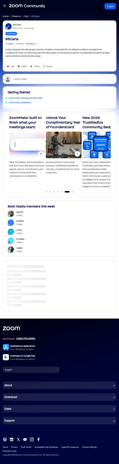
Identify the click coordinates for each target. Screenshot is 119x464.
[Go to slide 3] (54, 191)
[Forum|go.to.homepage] (27, 6)
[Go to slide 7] (71, 191)
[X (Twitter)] (18, 439)
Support (9, 420)
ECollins (20, 239)
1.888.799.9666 (25, 339)
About (8, 385)
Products (16, 16)
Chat (26, 16)
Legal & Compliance (70, 447)
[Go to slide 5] (61, 191)
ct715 (19, 230)
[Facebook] (38, 439)
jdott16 (19, 212)
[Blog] (5, 439)
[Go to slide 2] (50, 191)
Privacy (14, 447)
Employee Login (10, 451)
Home (5, 16)
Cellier (19, 248)
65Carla (17, 24)
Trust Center (26, 447)
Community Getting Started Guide (25, 98)
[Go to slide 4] (57, 191)
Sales (7, 409)
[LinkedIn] (11, 439)
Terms (5, 447)
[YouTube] (25, 439)
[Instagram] (32, 439)
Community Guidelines (20, 102)
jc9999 (20, 221)
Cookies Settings (89, 447)
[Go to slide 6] (65, 191)
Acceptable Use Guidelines (46, 447)
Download (10, 397)
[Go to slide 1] (46, 191)
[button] (5, 6)
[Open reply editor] (59, 79)
